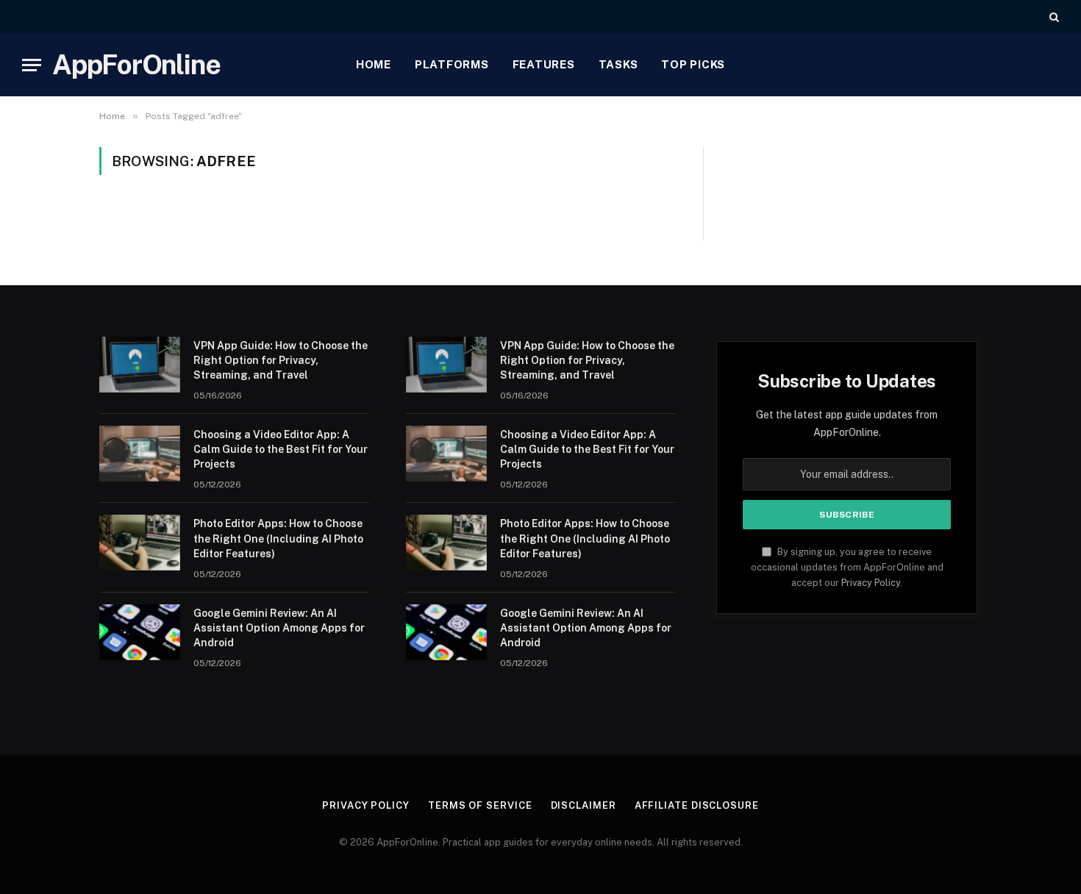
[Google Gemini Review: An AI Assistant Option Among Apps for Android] (139, 632)
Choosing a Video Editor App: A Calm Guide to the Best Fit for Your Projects (280, 449)
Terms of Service (480, 805)
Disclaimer (583, 805)
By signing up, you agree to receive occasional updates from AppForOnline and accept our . (847, 567)
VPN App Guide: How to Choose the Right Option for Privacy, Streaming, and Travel (280, 360)
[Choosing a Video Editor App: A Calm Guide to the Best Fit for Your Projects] (139, 454)
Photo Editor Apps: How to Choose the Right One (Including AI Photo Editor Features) (278, 538)
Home (373, 64)
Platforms (452, 64)
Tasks (618, 64)
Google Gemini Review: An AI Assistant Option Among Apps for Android (279, 627)
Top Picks (693, 64)
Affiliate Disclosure (697, 805)
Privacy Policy (870, 582)
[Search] (1052, 16)
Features (544, 64)
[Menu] (31, 65)
